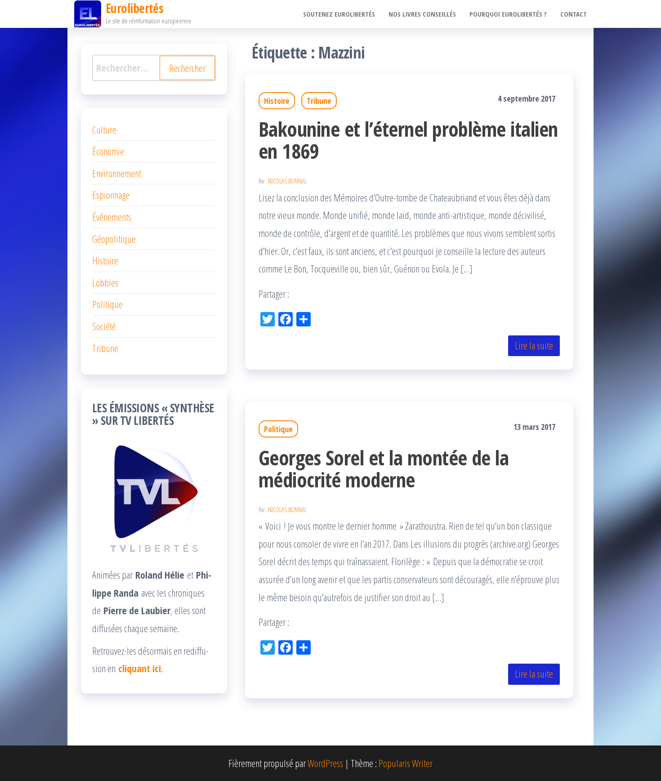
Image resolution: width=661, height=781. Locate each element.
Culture (104, 129)
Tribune (319, 100)
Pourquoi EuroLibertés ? (508, 13)
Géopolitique (114, 238)
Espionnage (111, 194)
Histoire (277, 100)
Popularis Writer (406, 763)
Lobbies (105, 282)
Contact (573, 13)
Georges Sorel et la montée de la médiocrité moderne (384, 468)
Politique (278, 429)
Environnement (116, 173)
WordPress (325, 763)
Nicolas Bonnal (287, 181)
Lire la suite (534, 345)
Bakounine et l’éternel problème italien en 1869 (408, 140)
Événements (111, 216)
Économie (108, 151)
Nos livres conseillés (422, 13)
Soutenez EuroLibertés (339, 13)
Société (104, 326)
